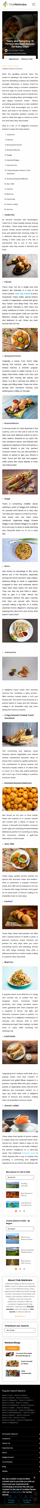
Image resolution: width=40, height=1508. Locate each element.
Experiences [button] (7, 1448)
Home (4, 66)
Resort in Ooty (19, 1417)
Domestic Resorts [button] (10, 1434)
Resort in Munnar (27, 1405)
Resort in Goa (7, 1395)
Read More (20, 1316)
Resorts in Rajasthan (24, 1420)
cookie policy (16, 1492)
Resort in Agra (29, 1413)
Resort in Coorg (8, 1403)
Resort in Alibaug (23, 1408)
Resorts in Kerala (8, 1420)
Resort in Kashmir (26, 1400)
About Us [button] (6, 1443)
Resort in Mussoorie (9, 1410)
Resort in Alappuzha (9, 1400)
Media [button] (4, 1471)
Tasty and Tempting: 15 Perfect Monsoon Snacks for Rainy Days (20, 43)
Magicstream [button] (8, 1457)
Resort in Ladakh (8, 1408)
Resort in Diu (7, 1417)
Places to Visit (27, 59)
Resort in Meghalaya (10, 1422)
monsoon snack (29, 1153)
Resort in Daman (22, 1398)
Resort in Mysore (8, 1415)
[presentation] (6, 59)
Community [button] (7, 1462)
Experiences (14, 59)
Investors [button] (6, 1438)
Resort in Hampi (22, 1403)
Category (12, 1348)
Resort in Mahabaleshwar (12, 1413)
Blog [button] (4, 1466)
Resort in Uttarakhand (10, 1405)
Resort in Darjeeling (26, 1410)
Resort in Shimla (21, 1395)
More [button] (4, 1452)
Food (16, 66)
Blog (10, 66)
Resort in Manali (8, 1398)
